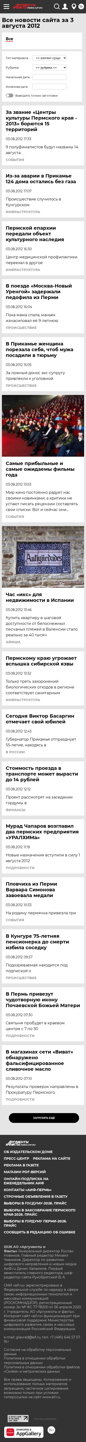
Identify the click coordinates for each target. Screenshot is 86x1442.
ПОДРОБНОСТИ (20, 868)
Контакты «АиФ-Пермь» (28, 1190)
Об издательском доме (28, 1152)
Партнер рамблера (45, 1418)
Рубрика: (12, 67)
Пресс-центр (16, 1158)
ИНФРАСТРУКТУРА (23, 212)
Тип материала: (17, 58)
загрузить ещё (44, 1118)
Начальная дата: (18, 77)
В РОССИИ (15, 752)
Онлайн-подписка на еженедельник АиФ (26, 1181)
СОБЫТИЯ (15, 159)
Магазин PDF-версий (25, 1172)
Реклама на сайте (51, 1158)
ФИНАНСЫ (15, 810)
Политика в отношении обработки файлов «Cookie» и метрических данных (42, 1369)
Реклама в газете (21, 1165)
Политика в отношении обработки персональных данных (34, 1360)
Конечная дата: (17, 87)
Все (9, 39)
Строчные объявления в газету (36, 1196)
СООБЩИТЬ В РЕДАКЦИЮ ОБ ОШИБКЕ (39, 1232)
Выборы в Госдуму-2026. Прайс (35, 1203)
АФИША (13, 642)
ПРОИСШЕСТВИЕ (21, 327)
